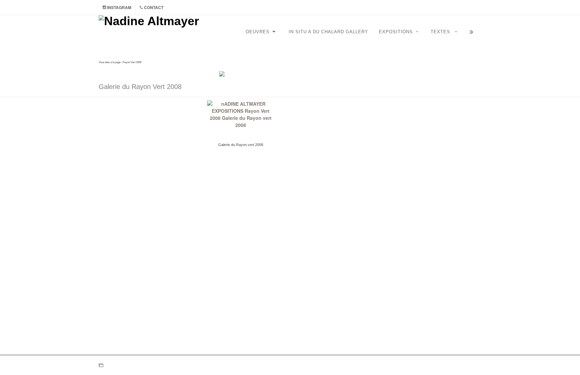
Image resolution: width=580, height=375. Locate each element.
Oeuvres (258, 31)
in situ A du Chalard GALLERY (328, 31)
